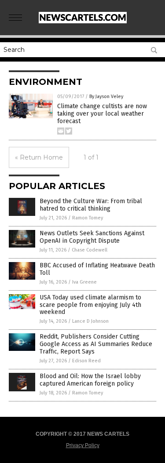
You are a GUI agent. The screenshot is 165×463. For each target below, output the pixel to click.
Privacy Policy (82, 445)
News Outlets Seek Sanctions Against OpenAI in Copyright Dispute (92, 237)
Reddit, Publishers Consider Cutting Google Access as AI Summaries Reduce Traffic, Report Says (96, 344)
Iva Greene (84, 282)
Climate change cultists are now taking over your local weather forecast (102, 113)
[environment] (83, 21)
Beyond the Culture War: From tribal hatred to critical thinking (91, 204)
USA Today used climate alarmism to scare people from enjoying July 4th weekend (90, 305)
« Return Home (39, 157)
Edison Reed (86, 361)
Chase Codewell (89, 250)
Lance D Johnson (90, 321)
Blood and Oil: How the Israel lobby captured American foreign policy (90, 379)
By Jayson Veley (106, 96)
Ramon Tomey (87, 218)
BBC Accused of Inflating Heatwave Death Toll (97, 269)
